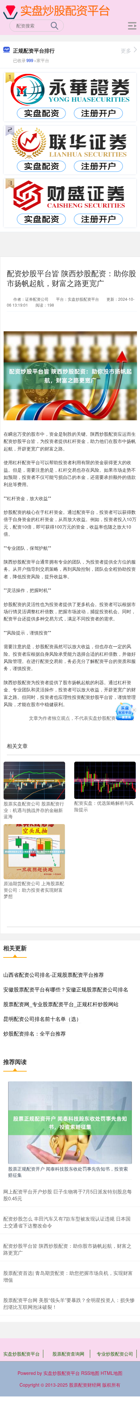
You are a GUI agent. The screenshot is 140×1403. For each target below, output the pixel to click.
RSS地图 (90, 1373)
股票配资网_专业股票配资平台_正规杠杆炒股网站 (61, 1004)
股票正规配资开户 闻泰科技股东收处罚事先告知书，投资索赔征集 (68, 1171)
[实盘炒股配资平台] (57, 11)
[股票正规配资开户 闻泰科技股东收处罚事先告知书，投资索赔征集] (70, 1122)
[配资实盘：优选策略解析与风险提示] (105, 779)
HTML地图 (111, 1373)
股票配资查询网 (68, 1353)
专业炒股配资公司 (115, 1353)
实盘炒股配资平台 (21, 1353)
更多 (126, 50)
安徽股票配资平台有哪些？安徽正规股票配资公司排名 (65, 989)
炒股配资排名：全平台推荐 (34, 1033)
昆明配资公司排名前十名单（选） (42, 1019)
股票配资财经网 (85, 1384)
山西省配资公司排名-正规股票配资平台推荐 (53, 974)
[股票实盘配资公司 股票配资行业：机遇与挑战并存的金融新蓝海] (34, 780)
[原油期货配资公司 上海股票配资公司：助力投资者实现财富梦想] (34, 851)
